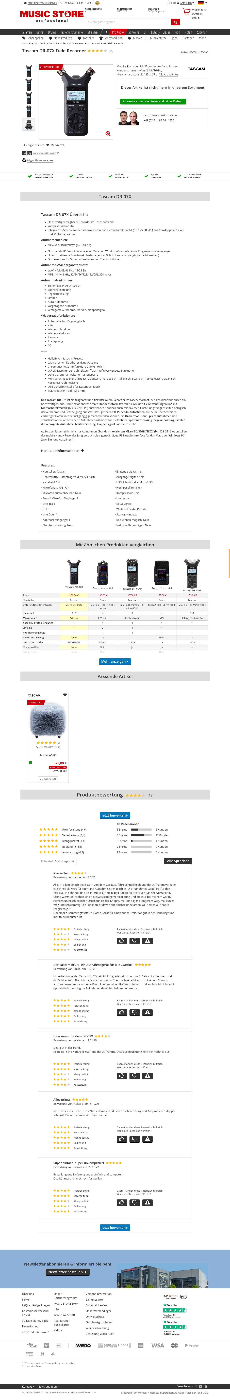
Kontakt (27, 1386)
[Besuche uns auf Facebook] (195, 1386)
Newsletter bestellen (65, 1272)
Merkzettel (57, 145)
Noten (188, 32)
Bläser (166, 32)
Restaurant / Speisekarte (62, 1323)
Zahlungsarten (95, 1299)
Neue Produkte (63, 37)
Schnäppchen (35, 37)
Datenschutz (170, 1392)
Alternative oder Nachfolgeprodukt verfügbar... (153, 101)
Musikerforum (129, 1392)
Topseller (88, 37)
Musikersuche (158, 37)
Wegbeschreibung (97, 1328)
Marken (137, 37)
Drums (52, 32)
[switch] (183, 1297)
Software (133, 32)
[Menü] (186, 1294)
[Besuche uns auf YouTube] (206, 1386)
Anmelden (186, 2)
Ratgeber (188, 37)
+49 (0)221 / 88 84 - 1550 (159, 120)
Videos (58, 1330)
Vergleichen (48, 778)
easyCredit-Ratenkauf (35, 1332)
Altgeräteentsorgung (40, 160)
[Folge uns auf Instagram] (201, 1386)
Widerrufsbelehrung (190, 1392)
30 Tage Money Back (35, 1321)
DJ (145, 32)
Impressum (155, 1392)
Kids (177, 32)
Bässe (39, 32)
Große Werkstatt (64, 1315)
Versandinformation (99, 1294)
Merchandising (113, 37)
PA (105, 32)
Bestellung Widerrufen (100, 1334)
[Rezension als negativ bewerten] (134, 941)
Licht (154, 32)
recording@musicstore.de (42, 2)
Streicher (93, 32)
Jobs (174, 37)
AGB (205, 1392)
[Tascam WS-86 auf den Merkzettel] (65, 695)
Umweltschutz (95, 1317)
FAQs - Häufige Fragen (36, 1305)
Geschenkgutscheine (99, 1322)
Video (202, 37)
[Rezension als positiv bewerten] (122, 941)
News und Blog (47, 1386)
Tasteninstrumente (72, 32)
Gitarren (27, 32)
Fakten (26, 1299)
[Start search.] (175, 22)
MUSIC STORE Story (66, 1303)
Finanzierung (30, 1326)
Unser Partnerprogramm (65, 1296)
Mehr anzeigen (113, 661)
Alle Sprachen (178, 861)
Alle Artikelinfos (168, 74)
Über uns (28, 1294)
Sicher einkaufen (96, 1305)
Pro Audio (118, 32)
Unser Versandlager (98, 1311)
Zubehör (202, 32)
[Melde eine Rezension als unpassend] (147, 941)
